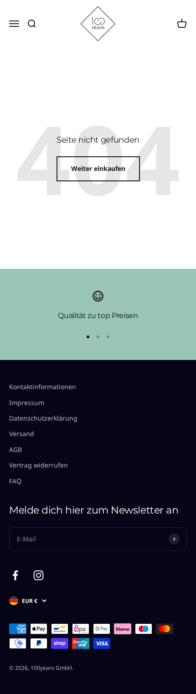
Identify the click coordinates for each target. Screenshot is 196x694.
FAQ (15, 481)
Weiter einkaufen (98, 168)
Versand (21, 433)
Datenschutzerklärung (43, 418)
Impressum (26, 402)
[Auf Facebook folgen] (15, 575)
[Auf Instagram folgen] (38, 575)
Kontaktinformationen (42, 386)
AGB (15, 449)
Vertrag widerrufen (38, 465)
